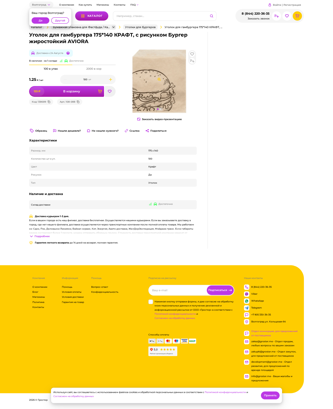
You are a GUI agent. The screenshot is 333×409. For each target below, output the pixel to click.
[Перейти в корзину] (297, 16)
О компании (66, 4)
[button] (41, 5)
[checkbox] (150, 301)
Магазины (103, 4)
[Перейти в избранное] (287, 16)
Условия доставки (73, 297)
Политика (38, 302)
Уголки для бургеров (140, 27)
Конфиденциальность (104, 291)
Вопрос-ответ (99, 286)
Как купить (85, 4)
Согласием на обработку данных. (175, 318)
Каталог (36, 27)
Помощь (67, 286)
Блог (35, 291)
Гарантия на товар (73, 302)
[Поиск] (211, 16)
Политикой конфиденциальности (175, 314)
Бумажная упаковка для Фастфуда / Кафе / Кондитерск (82, 27)
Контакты (119, 4)
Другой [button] (60, 20)
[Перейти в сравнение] (276, 16)
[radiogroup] (72, 69)
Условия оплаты (72, 291)
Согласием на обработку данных (73, 396)
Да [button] (40, 20)
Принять (270, 395)
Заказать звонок (259, 18)
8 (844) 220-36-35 (256, 13)
